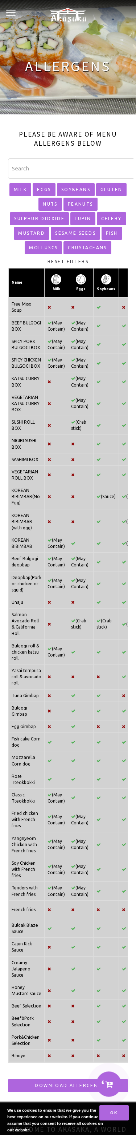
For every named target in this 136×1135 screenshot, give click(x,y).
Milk (20, 189)
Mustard (31, 233)
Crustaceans (87, 247)
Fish (112, 233)
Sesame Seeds (75, 233)
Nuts (50, 204)
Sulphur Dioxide (39, 218)
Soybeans (75, 189)
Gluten (111, 189)
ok (114, 1113)
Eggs (44, 189)
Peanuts (80, 204)
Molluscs (43, 247)
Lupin (83, 218)
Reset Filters (68, 261)
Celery (111, 218)
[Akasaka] (68, 13)
